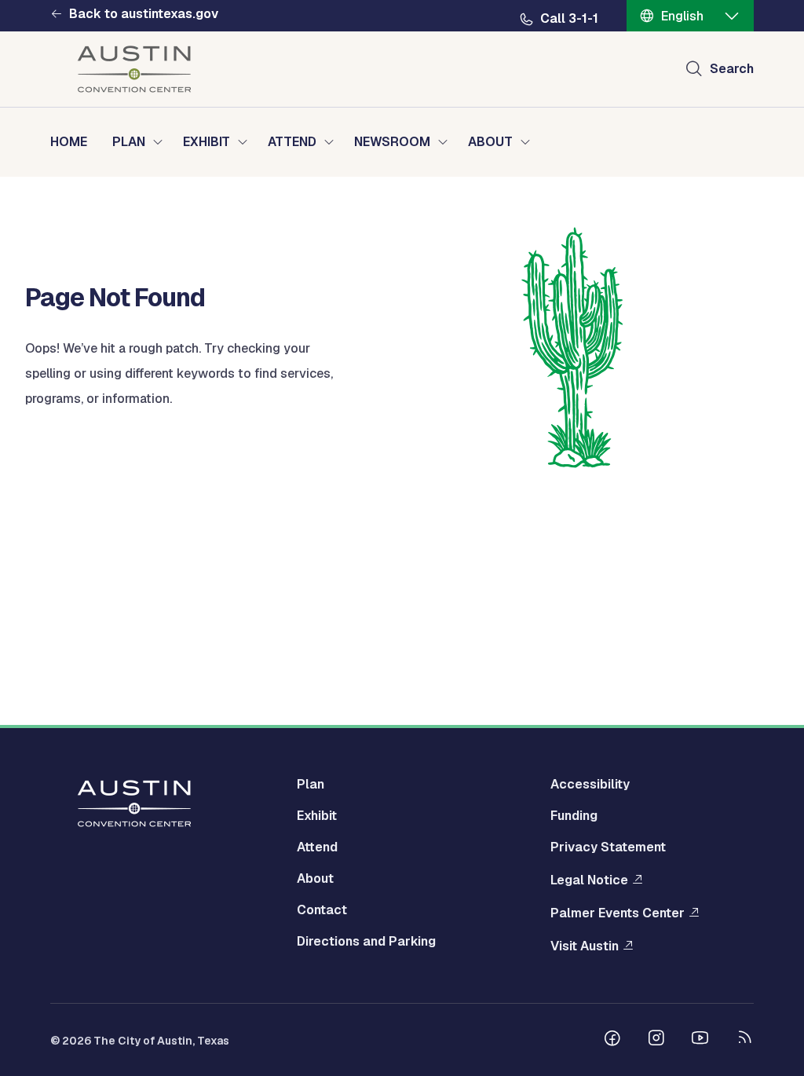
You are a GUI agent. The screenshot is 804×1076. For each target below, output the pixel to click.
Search (732, 68)
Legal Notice (589, 880)
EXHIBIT (206, 142)
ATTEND (292, 142)
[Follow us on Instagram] (656, 1040)
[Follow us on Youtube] (700, 1040)
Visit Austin (584, 946)
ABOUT (490, 142)
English (682, 16)
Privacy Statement (608, 847)
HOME (68, 142)
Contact (322, 910)
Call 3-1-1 (569, 19)
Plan (310, 784)
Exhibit (317, 815)
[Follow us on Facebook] (612, 1040)
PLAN (128, 142)
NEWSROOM (392, 142)
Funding (574, 815)
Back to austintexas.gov (143, 14)
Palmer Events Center (617, 913)
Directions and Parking (366, 941)
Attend (317, 847)
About (315, 878)
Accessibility (590, 784)
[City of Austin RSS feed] (744, 1040)
